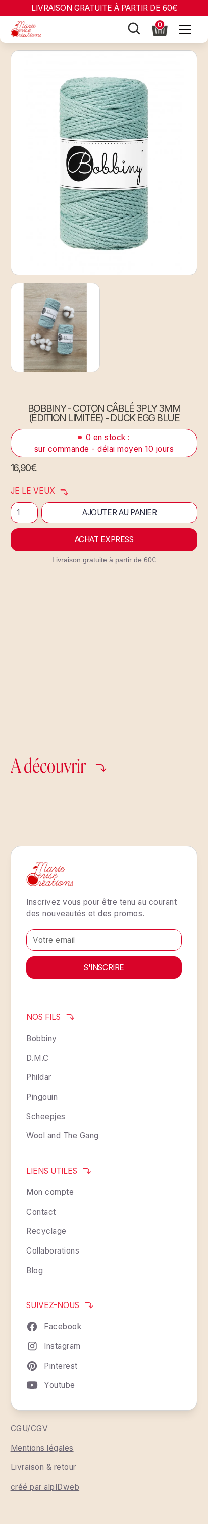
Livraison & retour (43, 1467)
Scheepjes (46, 1116)
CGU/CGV (29, 1428)
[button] (160, 28)
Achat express (104, 540)
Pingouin (42, 1097)
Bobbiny (41, 1038)
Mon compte (50, 1192)
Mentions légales (42, 1448)
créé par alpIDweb (45, 1487)
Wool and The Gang (62, 1135)
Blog (34, 1270)
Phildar (38, 1077)
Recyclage (46, 1231)
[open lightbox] (104, 162)
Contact (41, 1212)
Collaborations (52, 1251)
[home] (26, 29)
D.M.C (37, 1058)
